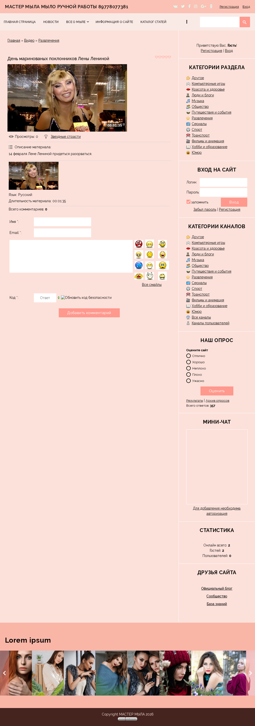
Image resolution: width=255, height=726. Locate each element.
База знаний (217, 604)
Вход (246, 6)
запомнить (199, 202)
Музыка (198, 101)
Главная (13, 40)
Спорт (197, 130)
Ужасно (198, 380)
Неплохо (199, 368)
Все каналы (201, 317)
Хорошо (198, 362)
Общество (200, 107)
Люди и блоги (203, 95)
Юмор (197, 153)
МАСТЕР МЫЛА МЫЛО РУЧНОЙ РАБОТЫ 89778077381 (66, 6)
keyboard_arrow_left (4, 673)
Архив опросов (217, 400)
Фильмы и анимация (208, 141)
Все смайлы (152, 285)
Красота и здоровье (208, 89)
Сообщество (216, 596)
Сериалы (199, 124)
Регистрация (229, 6)
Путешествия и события (211, 112)
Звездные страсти (66, 137)
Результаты (194, 400)
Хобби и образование (209, 147)
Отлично (198, 356)
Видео (29, 40)
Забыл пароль (204, 209)
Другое (198, 78)
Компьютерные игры (208, 84)
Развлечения (48, 40)
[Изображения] (34, 176)
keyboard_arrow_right (250, 673)
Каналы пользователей (210, 323)
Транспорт (201, 135)
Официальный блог (216, 588)
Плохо (197, 374)
